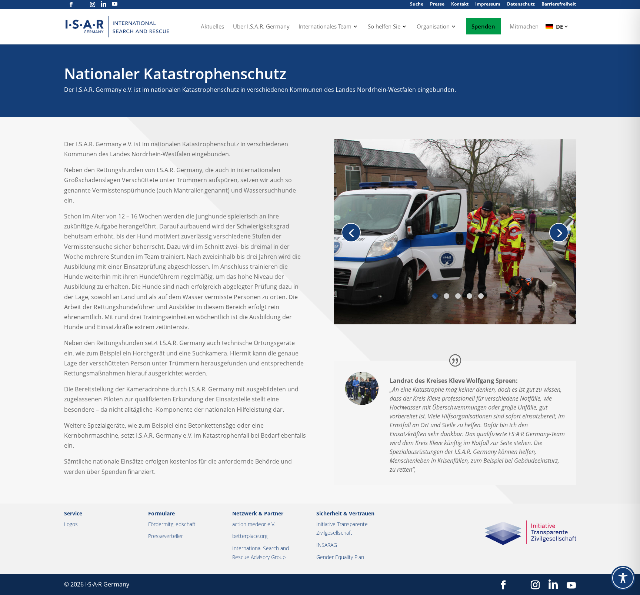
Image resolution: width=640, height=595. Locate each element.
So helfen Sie (384, 27)
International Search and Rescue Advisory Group (260, 553)
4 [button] (469, 296)
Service (73, 513)
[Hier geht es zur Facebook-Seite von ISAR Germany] (71, 4)
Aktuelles (212, 27)
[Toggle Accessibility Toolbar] (622, 577)
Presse (437, 4)
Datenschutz (521, 4)
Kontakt (460, 4)
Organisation (433, 27)
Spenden (483, 26)
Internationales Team (325, 27)
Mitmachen (524, 27)
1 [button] (435, 296)
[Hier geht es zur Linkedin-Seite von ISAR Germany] (103, 4)
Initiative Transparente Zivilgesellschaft (342, 528)
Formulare (161, 513)
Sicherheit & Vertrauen (345, 513)
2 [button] (446, 296)
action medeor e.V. (253, 524)
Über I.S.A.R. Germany (261, 27)
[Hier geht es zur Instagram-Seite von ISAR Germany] (92, 4)
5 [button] (481, 296)
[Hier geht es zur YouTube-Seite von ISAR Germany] (114, 4)
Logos (71, 524)
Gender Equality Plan (340, 557)
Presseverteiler (165, 535)
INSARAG (326, 544)
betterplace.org (249, 535)
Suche (416, 4)
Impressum (487, 4)
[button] (351, 232)
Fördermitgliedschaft (172, 524)
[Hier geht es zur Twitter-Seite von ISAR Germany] (81, 4)
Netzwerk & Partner (257, 513)
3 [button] (458, 296)
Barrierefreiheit (558, 4)
